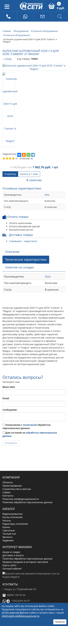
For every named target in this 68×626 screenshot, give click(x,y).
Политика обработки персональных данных (27, 502)
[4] (13, 158)
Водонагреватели (12, 513)
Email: (5, 398)
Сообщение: (9, 409)
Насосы (6, 520)
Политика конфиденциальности (20, 499)
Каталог (8, 509)
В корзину (10, 174)
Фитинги (7, 537)
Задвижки (8, 540)
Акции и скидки (11, 552)
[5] (16, 158)
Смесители (8, 530)
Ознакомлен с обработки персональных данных (26, 426)
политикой (30, 424)
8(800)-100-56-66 (16, 594)
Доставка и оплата (13, 555)
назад (8, 58)
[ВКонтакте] (19, 155)
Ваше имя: (8, 386)
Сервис (6, 492)
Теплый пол (9, 533)
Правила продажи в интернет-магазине (25, 561)
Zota (47, 194)
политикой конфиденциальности (20, 616)
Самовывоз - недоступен (23, 241)
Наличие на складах (19, 267)
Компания (10, 477)
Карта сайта (9, 565)
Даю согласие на (29, 434)
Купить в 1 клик (29, 174)
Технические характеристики (26, 259)
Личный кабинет (12, 568)
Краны (6, 527)
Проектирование (12, 485)
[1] (4, 158)
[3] (10, 158)
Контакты (7, 495)
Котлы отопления (12, 517)
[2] (7, 158)
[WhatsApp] (28, 155)
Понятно (60, 621)
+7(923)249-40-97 (20, 600)
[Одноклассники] (24, 155)
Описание (12, 252)
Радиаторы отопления (15, 523)
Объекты (7, 482)
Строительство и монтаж (16, 489)
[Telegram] (33, 155)
